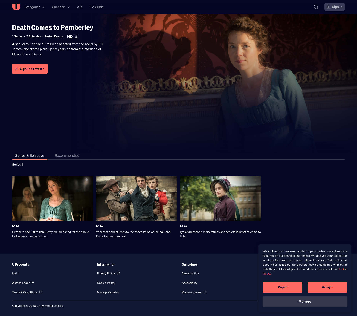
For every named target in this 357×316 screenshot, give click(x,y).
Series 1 (17, 164)
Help (15, 273)
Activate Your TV (23, 283)
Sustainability (190, 273)
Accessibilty (189, 283)
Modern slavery (192, 292)
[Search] (316, 7)
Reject (282, 287)
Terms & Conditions (24, 292)
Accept (327, 287)
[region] (304, 278)
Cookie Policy (106, 283)
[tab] (67, 156)
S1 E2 (100, 226)
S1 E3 (183, 226)
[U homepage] (16, 7)
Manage (305, 301)
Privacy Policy (106, 273)
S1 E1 (15, 226)
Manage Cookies (108, 292)
